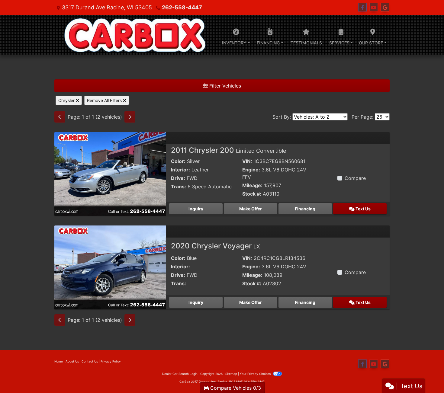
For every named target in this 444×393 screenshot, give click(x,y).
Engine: (251, 170)
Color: (178, 161)
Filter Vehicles (224, 86)
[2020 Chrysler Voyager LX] (110, 267)
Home (58, 361)
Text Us (363, 208)
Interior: (180, 170)
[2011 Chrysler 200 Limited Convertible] (110, 174)
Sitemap (231, 373)
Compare (355, 178)
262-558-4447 (182, 7)
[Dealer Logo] (134, 35)
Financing (305, 208)
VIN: (247, 161)
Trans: (178, 187)
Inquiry (195, 208)
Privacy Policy (111, 361)
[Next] (129, 117)
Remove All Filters (105, 100)
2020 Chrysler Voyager (215, 245)
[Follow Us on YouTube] (373, 7)
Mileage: (252, 185)
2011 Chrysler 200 (228, 150)
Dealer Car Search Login (180, 373)
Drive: (178, 178)
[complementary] (426, 375)
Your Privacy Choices (256, 373)
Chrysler (67, 100)
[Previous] (59, 117)
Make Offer (250, 208)
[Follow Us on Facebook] (362, 7)
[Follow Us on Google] (385, 7)
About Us (72, 361)
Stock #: (251, 194)
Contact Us (90, 361)
